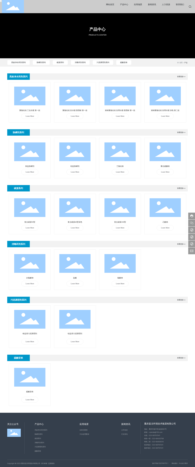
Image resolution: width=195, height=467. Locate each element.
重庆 (186, 463)
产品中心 (97, 29)
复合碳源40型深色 (75, 222)
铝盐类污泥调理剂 (75, 334)
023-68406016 (158, 442)
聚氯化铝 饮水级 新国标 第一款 (75, 110)
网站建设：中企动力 (178, 463)
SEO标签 (44, 463)
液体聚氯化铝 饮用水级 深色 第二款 (165, 110)
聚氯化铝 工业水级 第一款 (29, 110)
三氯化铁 (120, 166)
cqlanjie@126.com (155, 432)
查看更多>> (181, 76)
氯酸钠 (120, 278)
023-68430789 (158, 438)
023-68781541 (154, 435)
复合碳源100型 (120, 222)
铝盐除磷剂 (74, 166)
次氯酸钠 (29, 278)
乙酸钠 (165, 222)
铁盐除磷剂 (29, 166)
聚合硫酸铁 (165, 166)
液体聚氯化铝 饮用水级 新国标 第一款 (120, 110)
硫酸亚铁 (123, 62)
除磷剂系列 (41, 62)
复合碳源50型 (29, 222)
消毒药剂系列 (80, 62)
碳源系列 (60, 62)
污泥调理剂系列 (103, 62)
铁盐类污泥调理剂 (30, 334)
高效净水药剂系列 (18, 62)
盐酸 (75, 278)
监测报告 (51, 463)
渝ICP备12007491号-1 (160, 463)
